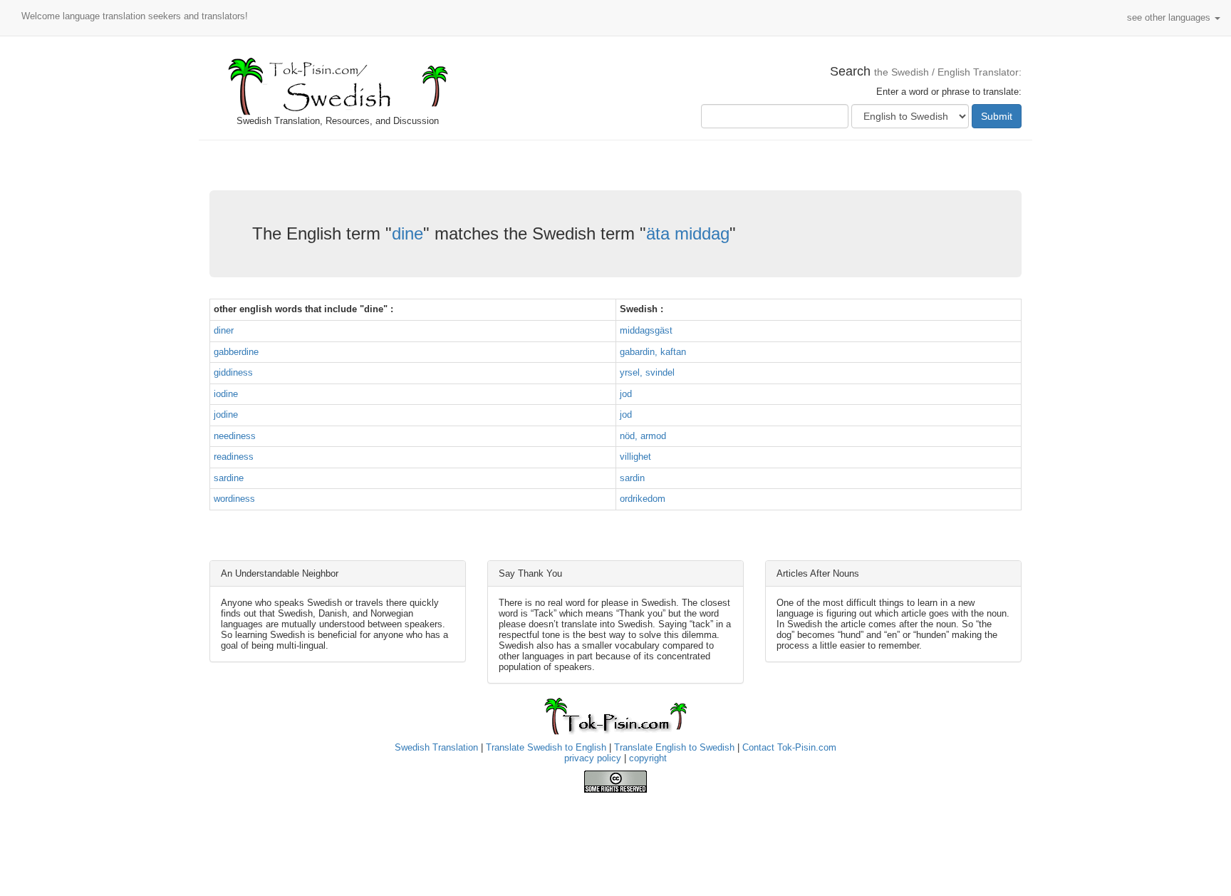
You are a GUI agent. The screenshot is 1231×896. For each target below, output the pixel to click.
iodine (226, 393)
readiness (234, 456)
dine (407, 233)
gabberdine (236, 351)
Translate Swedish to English (546, 747)
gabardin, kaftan (653, 351)
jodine (226, 414)
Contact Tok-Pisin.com (789, 747)
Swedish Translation (436, 747)
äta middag (687, 233)
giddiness (233, 372)
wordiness (234, 498)
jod (626, 393)
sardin (632, 478)
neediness (235, 436)
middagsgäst (646, 330)
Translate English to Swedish (674, 747)
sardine (229, 478)
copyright (648, 758)
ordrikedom (642, 498)
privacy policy (592, 758)
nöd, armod (643, 436)
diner (224, 330)
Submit (996, 116)
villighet (635, 456)
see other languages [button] (1170, 17)
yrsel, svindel (647, 372)
